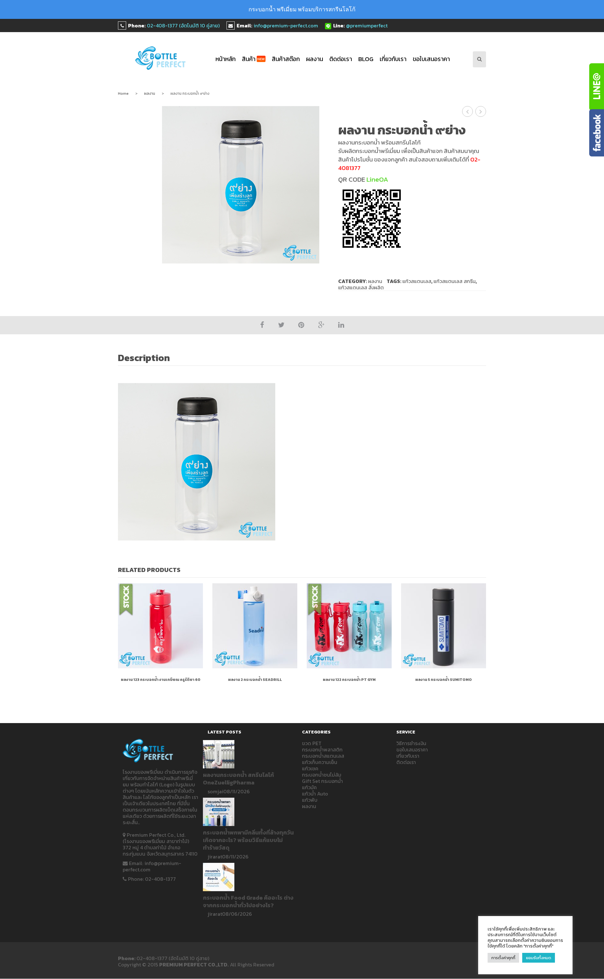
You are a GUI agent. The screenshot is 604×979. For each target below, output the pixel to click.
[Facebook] (262, 325)
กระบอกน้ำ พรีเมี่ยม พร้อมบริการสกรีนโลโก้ (302, 9)
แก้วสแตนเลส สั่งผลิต (361, 287)
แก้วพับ (309, 800)
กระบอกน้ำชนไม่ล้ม (321, 774)
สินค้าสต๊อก (286, 59)
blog (365, 59)
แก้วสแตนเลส (416, 281)
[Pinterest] (301, 325)
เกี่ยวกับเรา (393, 59)
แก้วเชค (310, 768)
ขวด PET (312, 743)
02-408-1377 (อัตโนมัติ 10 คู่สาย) (183, 25)
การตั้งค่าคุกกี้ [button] (503, 958)
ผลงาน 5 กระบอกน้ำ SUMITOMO (443, 679)
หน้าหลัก (225, 59)
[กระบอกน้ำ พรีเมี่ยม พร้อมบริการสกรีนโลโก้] (160, 58)
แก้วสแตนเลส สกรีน (454, 281)
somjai (215, 791)
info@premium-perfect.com (286, 25)
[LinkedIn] (341, 325)
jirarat (215, 856)
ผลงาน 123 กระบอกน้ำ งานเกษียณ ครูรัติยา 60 (160, 679)
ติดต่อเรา (340, 59)
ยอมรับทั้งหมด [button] (538, 958)
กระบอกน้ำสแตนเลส (323, 756)
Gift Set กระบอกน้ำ (322, 781)
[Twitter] (281, 325)
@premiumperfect (367, 25)
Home (123, 93)
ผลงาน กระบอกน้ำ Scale (481, 111)
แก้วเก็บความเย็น (319, 762)
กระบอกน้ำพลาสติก (322, 749)
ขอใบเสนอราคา (431, 59)
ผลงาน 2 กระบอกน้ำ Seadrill (255, 679)
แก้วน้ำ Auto (315, 793)
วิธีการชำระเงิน (411, 743)
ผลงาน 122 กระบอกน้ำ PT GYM (349, 679)
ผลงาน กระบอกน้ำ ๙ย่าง (467, 111)
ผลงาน (314, 59)
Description (144, 358)
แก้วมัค (309, 787)
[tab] (147, 358)
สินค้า (253, 59)
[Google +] (321, 325)
